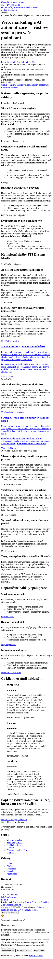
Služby (10, 7)
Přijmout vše (39, 950)
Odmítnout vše (8, 950)
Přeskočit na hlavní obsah (12, 2)
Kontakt (34, 7)
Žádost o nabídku (9, 10)
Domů (4, 7)
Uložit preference (24, 950)
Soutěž (27, 7)
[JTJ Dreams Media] (10, 5)
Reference (18, 7)
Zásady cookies (36, 955)
